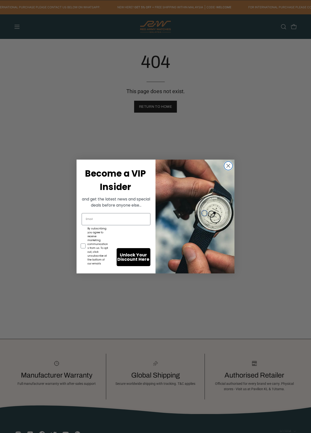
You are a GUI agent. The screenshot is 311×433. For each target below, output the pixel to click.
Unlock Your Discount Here (133, 257)
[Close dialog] (228, 166)
